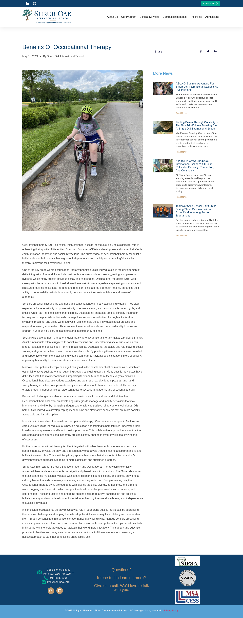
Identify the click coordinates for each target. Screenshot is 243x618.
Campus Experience (175, 16)
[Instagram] (51, 590)
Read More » (181, 113)
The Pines (196, 16)
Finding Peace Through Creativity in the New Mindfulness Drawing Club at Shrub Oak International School (197, 125)
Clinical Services (149, 16)
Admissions (212, 16)
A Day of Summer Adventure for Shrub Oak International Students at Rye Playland (197, 86)
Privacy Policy (171, 610)
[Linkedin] (59, 590)
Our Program (128, 16)
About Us (112, 16)
